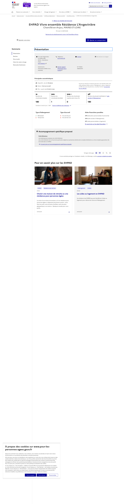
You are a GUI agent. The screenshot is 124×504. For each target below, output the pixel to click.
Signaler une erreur (24, 40)
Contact (79, 56)
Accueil (12, 12)
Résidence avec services (50, 188)
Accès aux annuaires (95, 2)
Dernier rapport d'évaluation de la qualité (62, 68)
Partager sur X (106, 152)
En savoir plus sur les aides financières (95, 124)
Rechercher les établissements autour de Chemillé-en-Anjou (62, 34)
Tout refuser (41, 475)
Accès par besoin (107, 2)
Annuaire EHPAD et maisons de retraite (34, 15)
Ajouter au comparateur (98, 40)
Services (15, 56)
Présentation (16, 53)
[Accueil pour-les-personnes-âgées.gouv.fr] (27, 5)
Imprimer (96, 152)
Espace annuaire (20, 15)
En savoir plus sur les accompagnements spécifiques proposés (56, 144)
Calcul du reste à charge (19, 62)
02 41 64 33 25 (61, 58)
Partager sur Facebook (103, 152)
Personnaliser (52, 475)
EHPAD (39, 188)
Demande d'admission (19, 65)
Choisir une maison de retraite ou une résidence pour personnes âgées (52, 194)
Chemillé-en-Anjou (71, 15)
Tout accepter (30, 475)
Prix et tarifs (16, 59)
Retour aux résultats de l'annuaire (63, 20)
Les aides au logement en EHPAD (90, 193)
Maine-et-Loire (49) (61, 15)
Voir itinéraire (41, 63)
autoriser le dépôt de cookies (104, 156)
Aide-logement (81, 188)
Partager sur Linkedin (110, 152)
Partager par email (99, 152)
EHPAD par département (49, 15)
